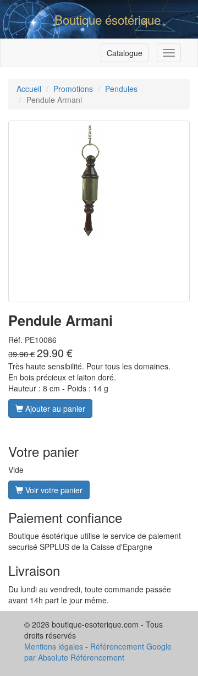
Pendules (121, 88)
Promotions (73, 88)
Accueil (28, 88)
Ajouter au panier (54, 408)
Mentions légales (53, 646)
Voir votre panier (52, 489)
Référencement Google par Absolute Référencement (98, 652)
